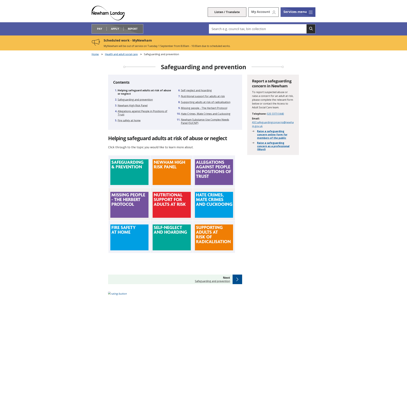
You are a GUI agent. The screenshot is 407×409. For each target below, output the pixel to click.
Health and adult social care (121, 54)
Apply (115, 29)
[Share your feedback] (203, 295)
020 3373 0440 (275, 113)
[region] (175, 205)
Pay (99, 29)
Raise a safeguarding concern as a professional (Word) (273, 146)
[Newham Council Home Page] (108, 13)
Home (95, 54)
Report (133, 29)
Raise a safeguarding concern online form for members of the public (272, 135)
